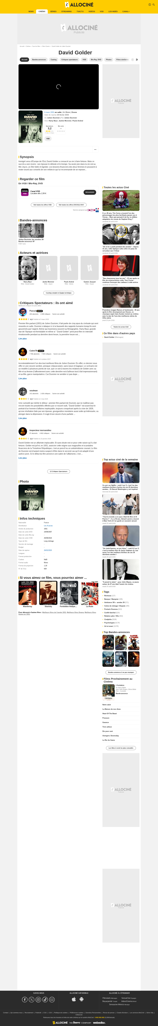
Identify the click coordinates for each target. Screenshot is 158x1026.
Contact (5, 1013)
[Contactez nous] (52, 999)
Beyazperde (107, 1001)
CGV (50, 1013)
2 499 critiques (45, 314)
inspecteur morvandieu (40, 430)
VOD (102, 11)
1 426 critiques (45, 393)
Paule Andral (77, 121)
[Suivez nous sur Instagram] (39, 999)
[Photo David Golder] (31, 497)
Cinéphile (110, 619)
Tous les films (36, 46)
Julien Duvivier (53, 118)
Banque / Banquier (113, 599)
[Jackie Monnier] (48, 268)
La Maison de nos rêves (111, 709)
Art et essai (111, 626)
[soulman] (23, 391)
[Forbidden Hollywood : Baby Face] (69, 593)
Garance (105, 722)
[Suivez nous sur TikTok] (45, 999)
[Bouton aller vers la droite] (136, 59)
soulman (34, 391)
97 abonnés (34, 433)
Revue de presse (109, 1013)
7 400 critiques (47, 354)
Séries (53, 11)
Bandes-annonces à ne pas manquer (121, 672)
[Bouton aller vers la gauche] (132, 59)
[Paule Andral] (69, 268)
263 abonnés (34, 314)
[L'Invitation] (108, 692)
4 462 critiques (45, 433)
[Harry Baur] (28, 268)
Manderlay (27, 606)
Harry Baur (53, 121)
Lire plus (23, 339)
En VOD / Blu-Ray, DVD (31, 183)
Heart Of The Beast (109, 713)
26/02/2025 (48, 550)
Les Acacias (48, 526)
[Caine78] (23, 352)
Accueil (22, 46)
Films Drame (46, 46)
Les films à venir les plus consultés (121, 748)
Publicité (38, 1013)
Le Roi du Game (108, 740)
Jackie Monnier (65, 121)
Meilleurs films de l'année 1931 (54, 612)
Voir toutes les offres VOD (42, 205)
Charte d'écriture (122, 1013)
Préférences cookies (76, 1013)
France (46, 523)
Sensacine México (116, 1004)
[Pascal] (23, 312)
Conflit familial (112, 613)
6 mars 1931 (49, 112)
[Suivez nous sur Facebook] (25, 999)
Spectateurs (49, 126)
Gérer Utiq (149, 1013)
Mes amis (61, 126)
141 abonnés (34, 393)
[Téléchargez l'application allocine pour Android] (82, 999)
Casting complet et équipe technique (58, 293)
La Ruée (89, 606)
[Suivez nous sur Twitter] (32, 999)
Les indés (113, 11)
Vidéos (92, 11)
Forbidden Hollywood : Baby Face (74, 606)
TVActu (80, 11)
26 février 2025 (63, 115)
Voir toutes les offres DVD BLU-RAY (71, 205)
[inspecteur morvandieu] (23, 431)
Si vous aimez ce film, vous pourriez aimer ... (53, 578)
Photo (24, 481)
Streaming (66, 11)
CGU (45, 1013)
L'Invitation (120, 685)
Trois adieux (107, 727)
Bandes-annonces (33, 220)
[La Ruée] (90, 593)
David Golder (113, 337)
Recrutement (29, 1013)
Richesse (109, 596)
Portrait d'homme (113, 609)
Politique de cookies (61, 1013)
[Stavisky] (48, 593)
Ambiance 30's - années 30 (116, 602)
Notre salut (106, 705)
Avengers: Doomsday (110, 736)
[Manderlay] (28, 593)
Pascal (33, 311)
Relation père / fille (113, 616)
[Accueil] (79, 5)
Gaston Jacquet (90, 282)
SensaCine (125, 998)
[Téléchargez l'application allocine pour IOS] (75, 999)
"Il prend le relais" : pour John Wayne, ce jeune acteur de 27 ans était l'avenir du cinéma (120, 583)
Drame (74, 112)
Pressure (105, 718)
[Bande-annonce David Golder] (31, 126)
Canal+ (125, 11)
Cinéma (42, 11)
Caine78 (33, 351)
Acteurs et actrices (34, 253)
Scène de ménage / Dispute (116, 606)
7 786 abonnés (35, 354)
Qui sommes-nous (16, 1013)
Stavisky (48, 606)
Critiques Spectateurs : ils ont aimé (46, 303)
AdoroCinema (126, 1001)
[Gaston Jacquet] (90, 268)
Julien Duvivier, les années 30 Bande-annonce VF (31, 240)
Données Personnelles (93, 1013)
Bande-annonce (122, 693)
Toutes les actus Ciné (120, 327)
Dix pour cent (107, 731)
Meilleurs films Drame (75, 612)
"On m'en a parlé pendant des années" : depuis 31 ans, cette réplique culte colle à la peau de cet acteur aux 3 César (120, 249)
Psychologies (112, 623)
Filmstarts (107, 998)
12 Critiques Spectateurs (58, 471)
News (31, 11)
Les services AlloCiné (137, 1013)
